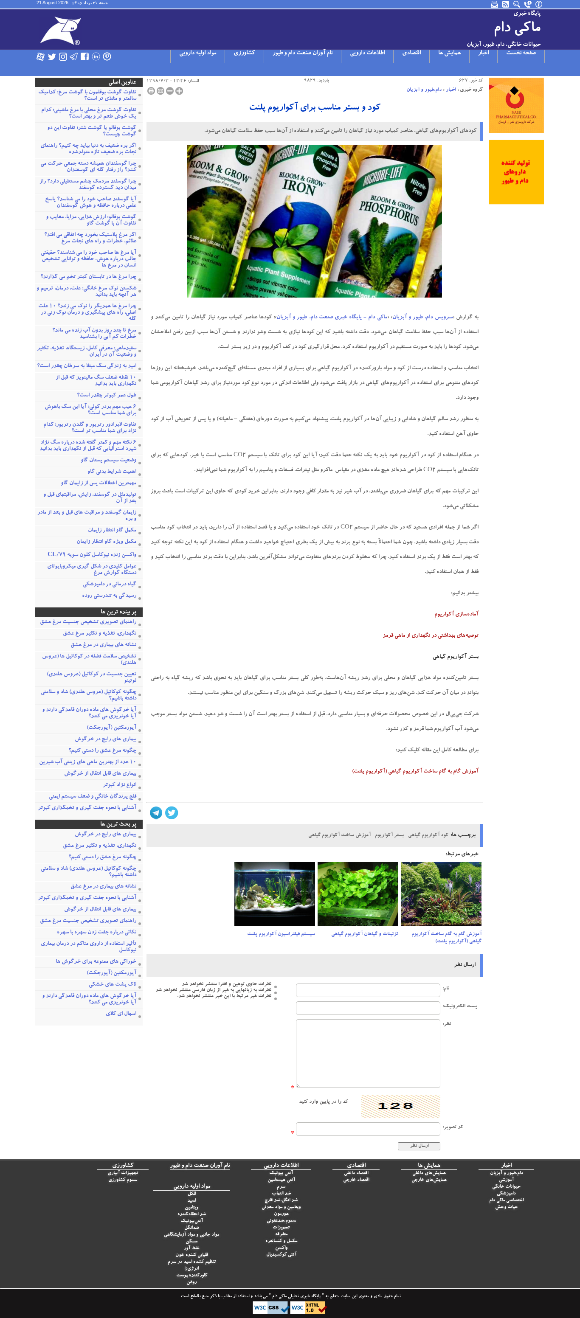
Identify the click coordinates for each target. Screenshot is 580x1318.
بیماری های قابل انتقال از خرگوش (100, 774)
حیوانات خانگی (506, 1187)
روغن (191, 1282)
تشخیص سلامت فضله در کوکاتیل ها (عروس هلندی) (89, 660)
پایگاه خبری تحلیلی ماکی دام (296, 1296)
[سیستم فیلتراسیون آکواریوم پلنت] (274, 896)
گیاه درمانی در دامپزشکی (109, 585)
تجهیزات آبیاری (122, 1173)
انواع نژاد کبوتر (119, 785)
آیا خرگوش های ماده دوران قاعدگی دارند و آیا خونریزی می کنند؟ (89, 713)
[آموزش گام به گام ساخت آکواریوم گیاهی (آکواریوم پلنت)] (441, 896)
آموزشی (506, 1180)
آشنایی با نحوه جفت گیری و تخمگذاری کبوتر (87, 808)
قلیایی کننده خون (191, 1255)
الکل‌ (192, 1194)
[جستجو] (517, 4)
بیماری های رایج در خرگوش (105, 739)
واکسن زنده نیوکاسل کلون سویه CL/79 (92, 555)
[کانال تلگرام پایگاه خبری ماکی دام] (74, 56)
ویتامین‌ (191, 1208)
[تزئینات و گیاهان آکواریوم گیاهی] (358, 896)
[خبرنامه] (495, 4)
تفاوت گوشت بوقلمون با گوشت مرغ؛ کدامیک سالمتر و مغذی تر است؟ (87, 96)
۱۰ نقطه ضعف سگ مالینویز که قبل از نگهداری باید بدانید (96, 381)
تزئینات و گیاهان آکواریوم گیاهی (364, 934)
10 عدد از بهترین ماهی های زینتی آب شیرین (87, 762)
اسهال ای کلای (121, 1014)
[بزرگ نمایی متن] (179, 91)
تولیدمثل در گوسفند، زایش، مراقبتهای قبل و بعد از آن (89, 498)
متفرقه (281, 1234)
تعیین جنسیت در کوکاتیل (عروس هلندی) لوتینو (91, 678)
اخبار (483, 53)
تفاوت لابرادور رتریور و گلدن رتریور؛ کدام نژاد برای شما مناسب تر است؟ (89, 428)
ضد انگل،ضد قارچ (281, 1200)
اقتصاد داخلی (356, 1173)
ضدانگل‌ (191, 1228)
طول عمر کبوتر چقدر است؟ (106, 396)
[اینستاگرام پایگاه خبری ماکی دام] (63, 56)
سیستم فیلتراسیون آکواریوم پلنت (281, 934)
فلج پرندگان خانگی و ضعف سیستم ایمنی (92, 797)
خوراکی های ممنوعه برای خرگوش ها (96, 962)
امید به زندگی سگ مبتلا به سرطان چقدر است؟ (86, 366)
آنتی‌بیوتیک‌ (191, 1221)
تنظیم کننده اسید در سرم (192, 1262)
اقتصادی (411, 53)
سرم (281, 1187)
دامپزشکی (506, 1194)
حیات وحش (506, 1207)
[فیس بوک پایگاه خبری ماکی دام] (85, 56)
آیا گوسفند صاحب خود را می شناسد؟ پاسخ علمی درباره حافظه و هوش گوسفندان (90, 203)
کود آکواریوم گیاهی (428, 835)
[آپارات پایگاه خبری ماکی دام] (41, 56)
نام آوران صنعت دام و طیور (302, 53)
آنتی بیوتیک (281, 1173)
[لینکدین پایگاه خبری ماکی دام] (96, 56)
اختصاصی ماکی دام (506, 1200)
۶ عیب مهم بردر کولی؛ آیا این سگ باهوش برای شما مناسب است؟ (90, 410)
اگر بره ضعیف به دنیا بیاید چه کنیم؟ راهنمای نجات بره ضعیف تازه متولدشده (88, 149)
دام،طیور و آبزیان (424, 90)
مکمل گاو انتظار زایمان (112, 531)
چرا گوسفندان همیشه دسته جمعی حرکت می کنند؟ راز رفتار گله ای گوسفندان (88, 167)
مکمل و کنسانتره (281, 1241)
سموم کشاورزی (122, 1180)
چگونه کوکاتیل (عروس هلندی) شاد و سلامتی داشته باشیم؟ (88, 695)
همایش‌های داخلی (429, 1173)
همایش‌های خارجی (429, 1180)
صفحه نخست (521, 53)
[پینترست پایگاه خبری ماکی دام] (107, 56)
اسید (191, 1201)
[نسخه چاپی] (151, 91)
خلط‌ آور (192, 1248)
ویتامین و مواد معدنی (281, 1207)
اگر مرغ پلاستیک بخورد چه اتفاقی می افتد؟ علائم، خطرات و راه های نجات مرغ (90, 238)
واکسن (281, 1248)
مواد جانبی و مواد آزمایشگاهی (191, 1235)
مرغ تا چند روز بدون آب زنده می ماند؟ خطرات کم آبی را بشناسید (94, 334)
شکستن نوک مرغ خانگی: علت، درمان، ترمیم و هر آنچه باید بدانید (86, 292)
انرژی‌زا (191, 1269)
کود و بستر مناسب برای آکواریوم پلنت (314, 108)
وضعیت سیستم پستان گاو (108, 461)
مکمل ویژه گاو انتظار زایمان (106, 542)
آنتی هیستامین (281, 1180)
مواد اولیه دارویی (197, 53)
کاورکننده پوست (191, 1276)
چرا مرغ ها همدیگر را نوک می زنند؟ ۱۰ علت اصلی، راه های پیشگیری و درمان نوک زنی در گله (87, 313)
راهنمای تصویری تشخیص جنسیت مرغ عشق (88, 622)
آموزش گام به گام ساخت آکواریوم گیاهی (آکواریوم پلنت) (446, 937)
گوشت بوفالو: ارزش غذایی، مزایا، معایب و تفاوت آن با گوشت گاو (91, 220)
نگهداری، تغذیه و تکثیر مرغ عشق (99, 634)
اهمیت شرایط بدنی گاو (111, 472)
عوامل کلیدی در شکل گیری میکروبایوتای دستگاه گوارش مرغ (91, 570)
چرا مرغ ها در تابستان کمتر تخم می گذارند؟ (88, 277)
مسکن (191, 1242)
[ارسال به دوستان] (160, 91)
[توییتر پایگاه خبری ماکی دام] (52, 56)
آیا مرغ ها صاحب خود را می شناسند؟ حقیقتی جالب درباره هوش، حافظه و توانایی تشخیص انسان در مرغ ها (88, 259)
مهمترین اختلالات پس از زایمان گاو (98, 484)
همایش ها (449, 53)
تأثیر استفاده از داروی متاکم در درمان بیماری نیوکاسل (88, 947)
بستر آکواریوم (389, 835)
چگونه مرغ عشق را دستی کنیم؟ (102, 751)
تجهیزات (281, 1228)
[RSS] (506, 4)
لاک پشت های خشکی (112, 985)
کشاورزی (244, 53)
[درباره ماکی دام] (539, 4)
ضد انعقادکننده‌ (191, 1214)
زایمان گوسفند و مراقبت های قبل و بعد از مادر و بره (86, 516)
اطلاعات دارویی (367, 53)
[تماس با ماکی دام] (528, 4)
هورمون (281, 1214)
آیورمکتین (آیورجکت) (111, 728)
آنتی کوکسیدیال (281, 1255)
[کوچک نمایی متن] (170, 91)
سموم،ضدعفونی (281, 1221)
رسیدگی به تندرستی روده (109, 596)
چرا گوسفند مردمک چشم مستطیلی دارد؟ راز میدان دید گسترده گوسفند (87, 185)
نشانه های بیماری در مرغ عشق (103, 645)
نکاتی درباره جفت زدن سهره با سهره (96, 933)
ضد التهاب (281, 1194)
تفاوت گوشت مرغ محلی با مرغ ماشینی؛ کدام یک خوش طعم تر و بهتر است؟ (88, 113)
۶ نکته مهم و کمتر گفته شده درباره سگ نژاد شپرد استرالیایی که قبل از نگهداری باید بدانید (87, 446)
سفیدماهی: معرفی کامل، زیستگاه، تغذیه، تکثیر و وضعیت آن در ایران (86, 352)
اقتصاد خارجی (356, 1180)
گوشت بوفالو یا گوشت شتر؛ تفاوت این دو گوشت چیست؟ (91, 131)
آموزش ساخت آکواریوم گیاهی (339, 835)
